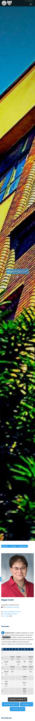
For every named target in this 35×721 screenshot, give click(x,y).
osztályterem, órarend (12, 607)
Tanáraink (13, 546)
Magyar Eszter (23, 546)
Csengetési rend (17, 709)
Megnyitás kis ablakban (17, 699)
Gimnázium (5, 546)
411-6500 (6, 616)
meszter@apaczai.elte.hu (10, 614)
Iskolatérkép (26, 704)
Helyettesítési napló (10, 704)
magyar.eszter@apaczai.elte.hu (12, 611)
